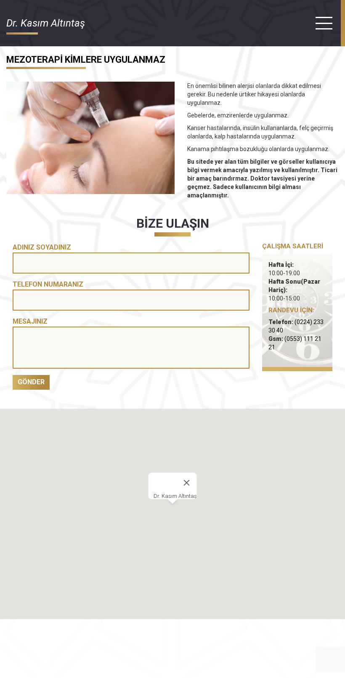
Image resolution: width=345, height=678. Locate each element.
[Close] (187, 483)
